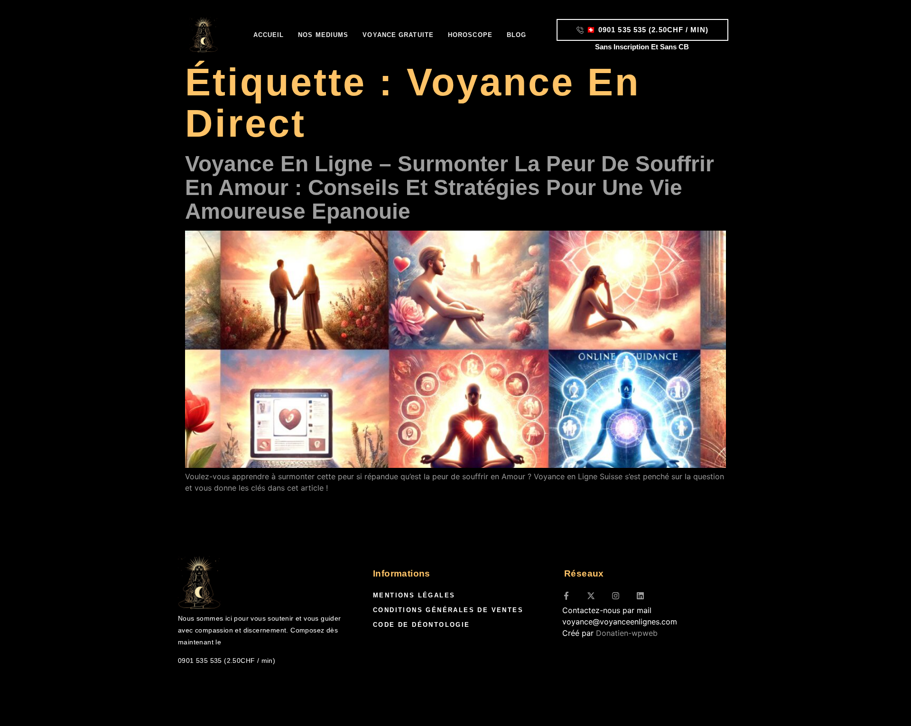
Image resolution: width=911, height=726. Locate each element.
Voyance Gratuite (398, 34)
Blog (516, 34)
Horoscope (470, 34)
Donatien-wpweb (627, 633)
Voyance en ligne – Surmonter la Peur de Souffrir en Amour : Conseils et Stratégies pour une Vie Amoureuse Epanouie (449, 187)
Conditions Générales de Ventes (448, 610)
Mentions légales (414, 595)
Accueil (268, 34)
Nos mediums (323, 34)
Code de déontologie (421, 624)
